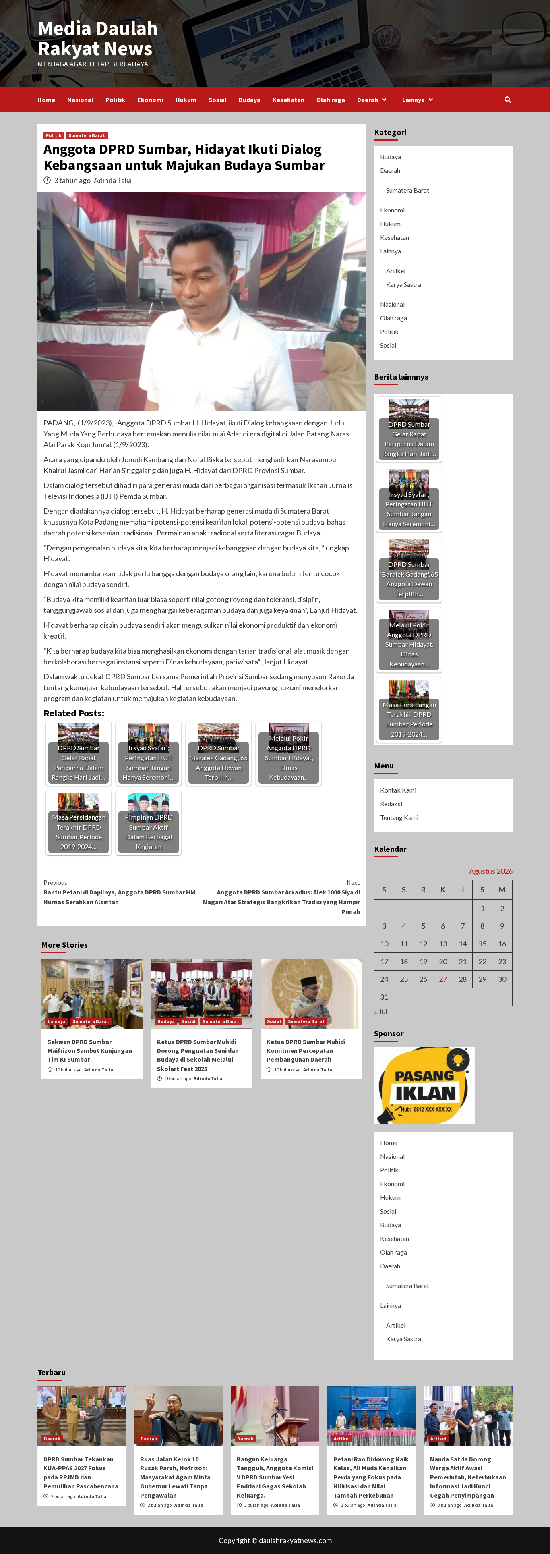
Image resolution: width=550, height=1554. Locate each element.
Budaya (250, 99)
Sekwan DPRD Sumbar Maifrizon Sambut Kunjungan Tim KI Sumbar (90, 1050)
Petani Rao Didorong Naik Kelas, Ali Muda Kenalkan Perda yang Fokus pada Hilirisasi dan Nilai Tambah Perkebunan (371, 1477)
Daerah (367, 99)
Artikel (395, 270)
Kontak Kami (398, 790)
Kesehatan (288, 99)
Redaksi (391, 803)
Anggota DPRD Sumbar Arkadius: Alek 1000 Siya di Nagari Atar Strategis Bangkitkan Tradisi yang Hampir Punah (281, 896)
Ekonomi (150, 99)
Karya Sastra (403, 284)
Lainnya (413, 99)
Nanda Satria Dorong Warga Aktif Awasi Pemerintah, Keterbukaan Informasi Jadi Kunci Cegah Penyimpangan (468, 1477)
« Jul (380, 1011)
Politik (115, 99)
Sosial (218, 99)
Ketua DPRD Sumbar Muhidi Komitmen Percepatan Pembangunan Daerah (306, 1050)
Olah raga (330, 99)
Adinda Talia (113, 180)
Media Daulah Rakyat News (97, 38)
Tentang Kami (399, 817)
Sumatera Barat (86, 135)
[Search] (507, 99)
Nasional (80, 99)
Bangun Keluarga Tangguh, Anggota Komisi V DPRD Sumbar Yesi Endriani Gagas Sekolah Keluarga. (275, 1477)
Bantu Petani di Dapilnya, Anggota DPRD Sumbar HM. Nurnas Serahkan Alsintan (120, 892)
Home (46, 99)
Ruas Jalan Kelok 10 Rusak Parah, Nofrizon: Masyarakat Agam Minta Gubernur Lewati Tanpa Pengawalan (175, 1477)
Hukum (186, 99)
